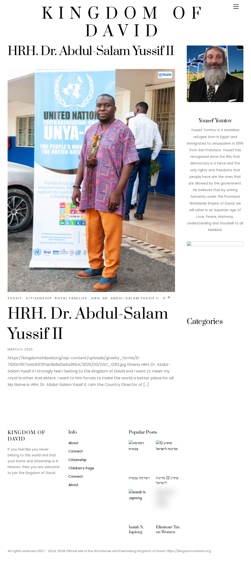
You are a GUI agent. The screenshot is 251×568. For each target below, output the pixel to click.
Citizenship (39, 298)
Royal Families (71, 298)
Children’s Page (81, 468)
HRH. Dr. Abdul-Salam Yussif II (125, 298)
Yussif (15, 298)
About (73, 443)
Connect (75, 451)
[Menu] (236, 7)
